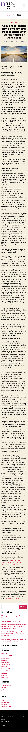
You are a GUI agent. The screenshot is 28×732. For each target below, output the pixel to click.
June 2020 (4, 675)
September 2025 (6, 656)
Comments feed (6, 704)
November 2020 (6, 669)
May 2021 (4, 666)
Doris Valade (10, 41)
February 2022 (5, 662)
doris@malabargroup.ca (13, 598)
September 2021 (6, 664)
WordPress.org (6, 706)
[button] (24, 5)
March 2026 (5, 653)
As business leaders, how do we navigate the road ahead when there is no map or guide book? (14, 31)
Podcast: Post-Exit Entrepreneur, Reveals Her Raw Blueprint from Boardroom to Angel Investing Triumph (13, 626)
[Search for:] (9, 607)
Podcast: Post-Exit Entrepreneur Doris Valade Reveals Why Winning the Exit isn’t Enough (13, 633)
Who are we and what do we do (10, 621)
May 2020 (4, 677)
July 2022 (4, 660)
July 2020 (4, 673)
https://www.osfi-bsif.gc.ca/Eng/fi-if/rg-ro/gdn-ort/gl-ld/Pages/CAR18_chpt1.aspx (12, 562)
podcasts (4, 690)
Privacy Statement (5, 721)
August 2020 (5, 671)
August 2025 (5, 658)
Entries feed (5, 702)
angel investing (6, 685)
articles (14, 22)
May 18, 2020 (20, 41)
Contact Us (3, 725)
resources (4, 692)
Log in (3, 700)
